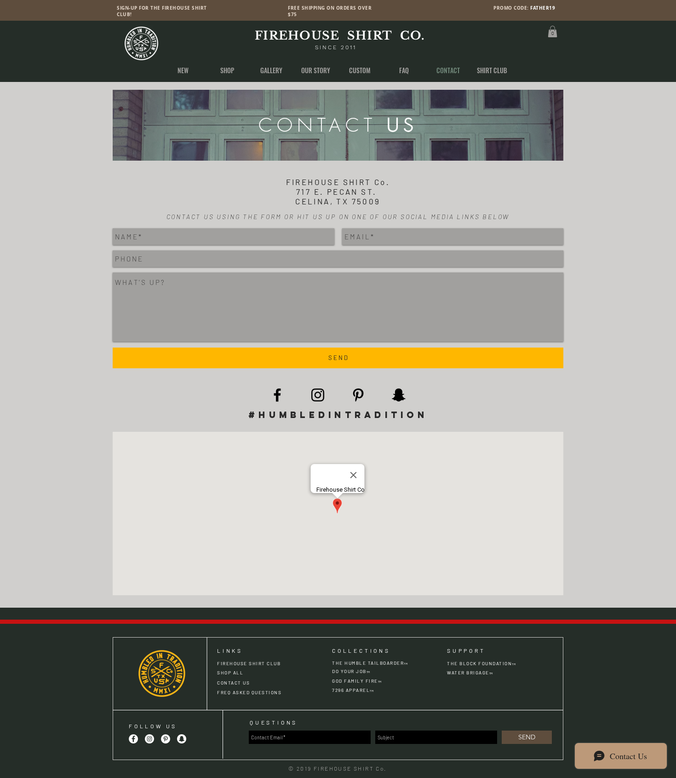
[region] (338, 125)
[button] (552, 31)
